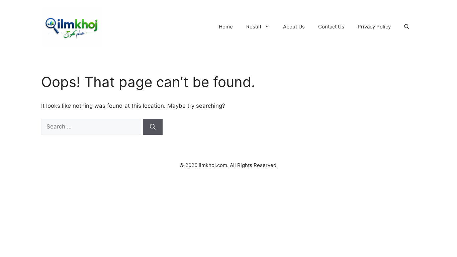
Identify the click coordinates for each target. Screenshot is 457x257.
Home (226, 26)
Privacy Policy (374, 26)
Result (253, 26)
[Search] (153, 127)
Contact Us (331, 26)
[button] (406, 27)
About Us (294, 26)
